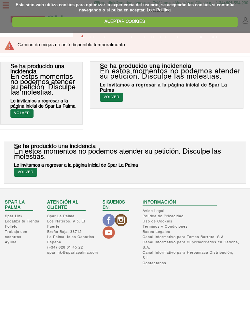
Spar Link (14, 216)
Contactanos (154, 263)
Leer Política (159, 10)
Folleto (11, 227)
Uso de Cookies (158, 221)
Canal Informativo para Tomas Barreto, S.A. (184, 237)
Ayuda (11, 242)
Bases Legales (156, 232)
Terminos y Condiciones (165, 227)
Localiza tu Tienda (22, 221)
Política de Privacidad (163, 216)
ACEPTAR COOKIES (124, 22)
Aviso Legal (153, 211)
